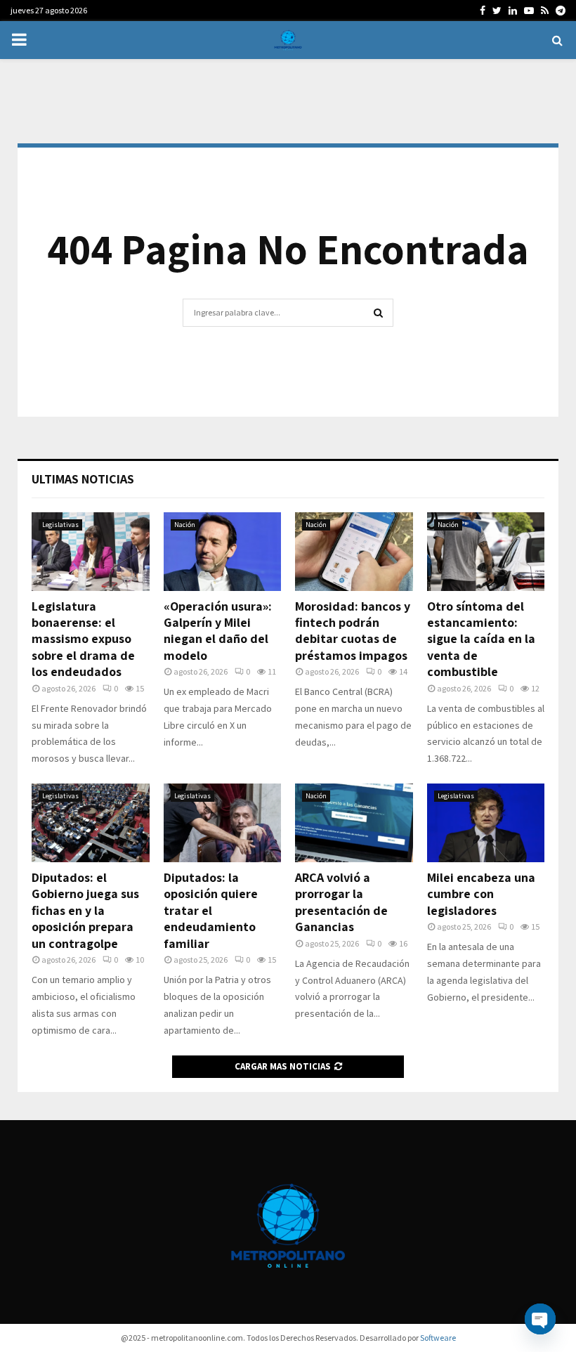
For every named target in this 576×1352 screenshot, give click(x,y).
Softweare (438, 1337)
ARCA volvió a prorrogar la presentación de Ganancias (341, 902)
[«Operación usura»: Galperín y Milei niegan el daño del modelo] (223, 551)
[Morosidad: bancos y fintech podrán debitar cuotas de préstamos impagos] (354, 551)
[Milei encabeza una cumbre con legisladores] (486, 823)
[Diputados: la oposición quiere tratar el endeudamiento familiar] (223, 823)
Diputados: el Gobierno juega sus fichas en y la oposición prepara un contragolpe (85, 910)
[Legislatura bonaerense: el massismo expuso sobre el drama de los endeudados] (91, 551)
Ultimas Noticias (83, 479)
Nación (184, 524)
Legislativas (60, 524)
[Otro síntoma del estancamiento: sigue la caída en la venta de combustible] (486, 551)
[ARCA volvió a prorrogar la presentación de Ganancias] (354, 823)
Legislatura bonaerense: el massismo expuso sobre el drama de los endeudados (83, 639)
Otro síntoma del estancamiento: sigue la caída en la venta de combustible (481, 639)
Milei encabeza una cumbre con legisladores (481, 893)
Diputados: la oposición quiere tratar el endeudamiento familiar (211, 910)
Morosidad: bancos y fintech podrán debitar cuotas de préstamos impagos (352, 630)
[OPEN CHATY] (540, 1319)
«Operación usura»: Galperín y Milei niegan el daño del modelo (218, 630)
